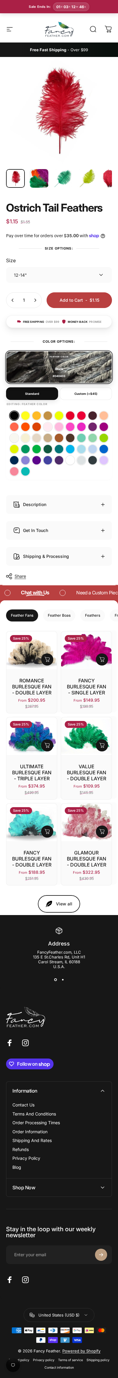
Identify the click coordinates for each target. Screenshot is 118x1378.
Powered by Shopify (81, 1350)
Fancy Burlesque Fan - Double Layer (31, 859)
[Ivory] (25, 437)
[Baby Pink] (47, 426)
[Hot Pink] (81, 426)
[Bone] (47, 437)
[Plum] (92, 426)
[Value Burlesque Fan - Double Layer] (86, 736)
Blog (16, 1167)
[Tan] (59, 437)
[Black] (14, 415)
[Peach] (103, 415)
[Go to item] (15, 178)
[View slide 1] (55, 979)
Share (20, 576)
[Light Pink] (59, 426)
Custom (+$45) (85, 393)
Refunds (20, 1149)
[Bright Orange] (25, 426)
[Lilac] (25, 460)
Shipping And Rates (32, 1140)
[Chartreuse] (14, 449)
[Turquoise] (70, 449)
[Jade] (81, 437)
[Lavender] (103, 460)
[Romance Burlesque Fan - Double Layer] (31, 650)
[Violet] (36, 460)
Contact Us (23, 1104)
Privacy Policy (26, 1158)
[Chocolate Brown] (70, 437)
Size (11, 260)
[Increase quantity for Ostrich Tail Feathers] (35, 300)
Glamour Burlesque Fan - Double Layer (86, 859)
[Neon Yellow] (59, 415)
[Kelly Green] (36, 449)
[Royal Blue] (103, 449)
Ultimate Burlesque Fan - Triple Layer (31, 772)
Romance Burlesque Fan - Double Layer (31, 687)
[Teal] (59, 449)
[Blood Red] (81, 415)
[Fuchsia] (103, 426)
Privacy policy (43, 1360)
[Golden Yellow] (36, 415)
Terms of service (70, 1360)
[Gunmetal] (92, 460)
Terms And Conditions (34, 1113)
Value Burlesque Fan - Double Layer (86, 772)
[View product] (47, 659)
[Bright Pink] (70, 426)
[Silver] (81, 460)
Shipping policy (98, 1360)
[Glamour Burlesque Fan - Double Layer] (86, 822)
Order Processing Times (36, 1122)
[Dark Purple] (59, 460)
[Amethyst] (47, 460)
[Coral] (14, 426)
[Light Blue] (92, 449)
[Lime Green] (103, 437)
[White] (70, 460)
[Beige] (36, 437)
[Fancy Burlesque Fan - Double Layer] (31, 822)
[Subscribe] (101, 1255)
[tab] (22, 615)
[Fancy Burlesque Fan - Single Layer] (86, 650)
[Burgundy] (92, 415)
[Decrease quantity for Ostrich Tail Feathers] (12, 300)
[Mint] (92, 437)
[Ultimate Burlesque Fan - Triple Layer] (31, 736)
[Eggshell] (14, 437)
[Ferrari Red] (70, 415)
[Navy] (14, 460)
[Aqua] (81, 449)
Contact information (59, 1368)
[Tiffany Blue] (25, 471)
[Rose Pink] (14, 471)
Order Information (30, 1131)
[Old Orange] (36, 426)
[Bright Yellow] (25, 415)
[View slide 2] (62, 979)
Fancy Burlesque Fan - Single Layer (86, 687)
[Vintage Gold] (47, 415)
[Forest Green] (47, 449)
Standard (32, 393)
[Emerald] (25, 449)
